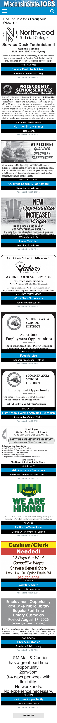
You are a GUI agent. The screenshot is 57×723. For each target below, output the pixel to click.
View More (28, 715)
